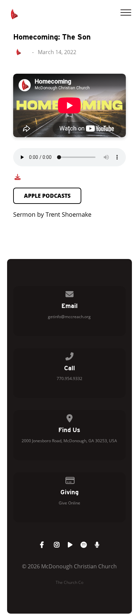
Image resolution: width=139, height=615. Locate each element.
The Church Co (69, 582)
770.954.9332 (69, 378)
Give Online (69, 503)
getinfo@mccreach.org (69, 317)
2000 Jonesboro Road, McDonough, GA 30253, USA (69, 441)
